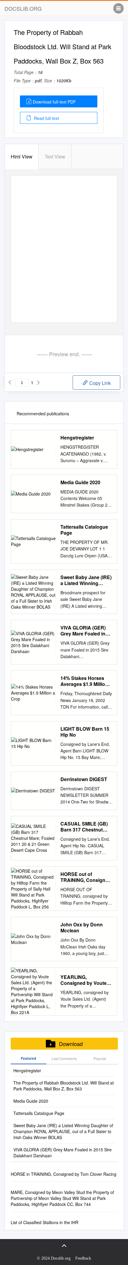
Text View (55, 156)
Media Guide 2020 (80, 482)
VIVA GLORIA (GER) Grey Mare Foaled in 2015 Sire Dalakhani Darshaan (83, 631)
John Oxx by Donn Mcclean (81, 928)
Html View (21, 156)
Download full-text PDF (54, 102)
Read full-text (46, 118)
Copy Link (99, 383)
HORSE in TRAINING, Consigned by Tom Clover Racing (63, 1174)
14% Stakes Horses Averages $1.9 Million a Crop (86, 681)
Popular (99, 1058)
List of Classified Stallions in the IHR (44, 1222)
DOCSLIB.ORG (23, 8)
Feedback (83, 1258)
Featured (28, 1058)
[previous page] (9, 382)
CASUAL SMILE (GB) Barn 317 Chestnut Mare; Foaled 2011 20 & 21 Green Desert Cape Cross (84, 827)
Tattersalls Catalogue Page (84, 530)
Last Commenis (64, 1058)
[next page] (38, 382)
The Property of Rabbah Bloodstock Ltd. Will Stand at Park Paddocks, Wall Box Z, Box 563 (63, 1086)
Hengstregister (77, 438)
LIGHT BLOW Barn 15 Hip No (84, 732)
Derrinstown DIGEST (83, 779)
